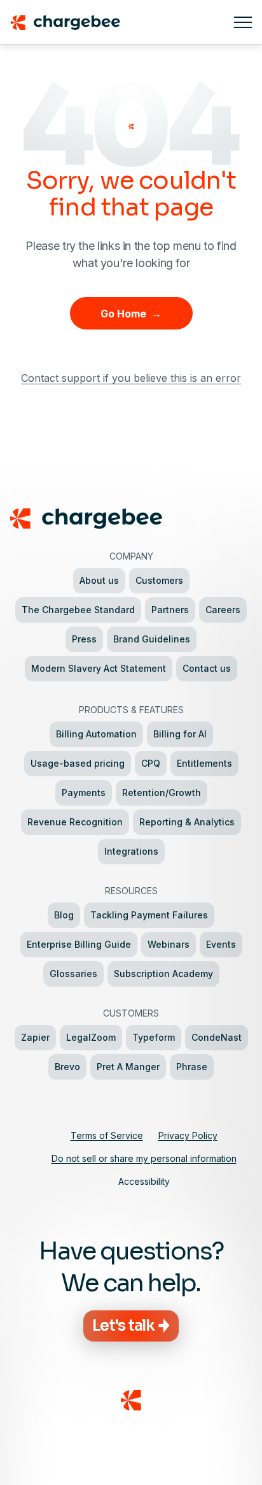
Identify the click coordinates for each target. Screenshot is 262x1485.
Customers (159, 580)
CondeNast (216, 1037)
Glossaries (73, 973)
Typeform (153, 1037)
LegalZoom (91, 1037)
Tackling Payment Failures (149, 914)
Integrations (131, 851)
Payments (84, 792)
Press (84, 639)
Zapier (35, 1037)
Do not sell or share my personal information (144, 1158)
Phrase (191, 1066)
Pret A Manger (128, 1066)
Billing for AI (180, 733)
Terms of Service (107, 1135)
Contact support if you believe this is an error (131, 378)
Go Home (131, 313)
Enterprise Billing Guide (79, 944)
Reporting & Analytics (187, 821)
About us (99, 580)
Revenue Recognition (75, 821)
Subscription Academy (163, 973)
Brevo (67, 1066)
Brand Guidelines (151, 639)
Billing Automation (96, 733)
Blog (64, 914)
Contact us (207, 668)
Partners (170, 609)
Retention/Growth (161, 792)
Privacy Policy (187, 1135)
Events (221, 944)
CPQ (150, 763)
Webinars (169, 944)
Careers (222, 609)
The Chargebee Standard (78, 609)
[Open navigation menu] (243, 22)
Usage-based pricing (78, 763)
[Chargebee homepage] (117, 22)
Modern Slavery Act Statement (98, 668)
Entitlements (204, 763)
